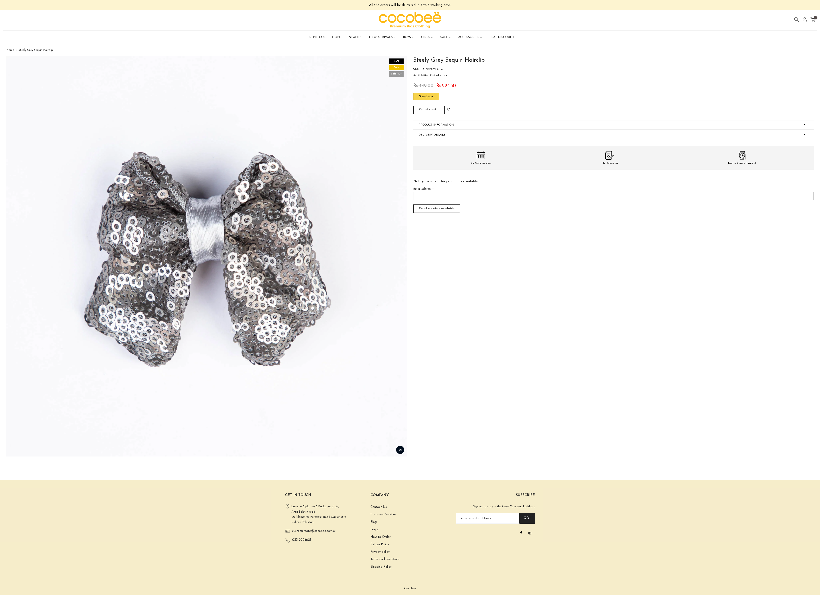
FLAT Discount (502, 37)
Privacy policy (380, 552)
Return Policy (379, 544)
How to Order (380, 537)
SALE (444, 37)
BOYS (407, 37)
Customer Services (383, 514)
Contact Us (378, 507)
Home (10, 50)
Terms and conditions (385, 559)
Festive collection (323, 37)
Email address (423, 189)
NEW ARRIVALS (381, 37)
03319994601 (301, 540)
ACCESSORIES (468, 37)
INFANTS (354, 37)
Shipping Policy (380, 567)
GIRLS (425, 37)
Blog (373, 522)
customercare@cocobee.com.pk (314, 531)
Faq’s (374, 529)
